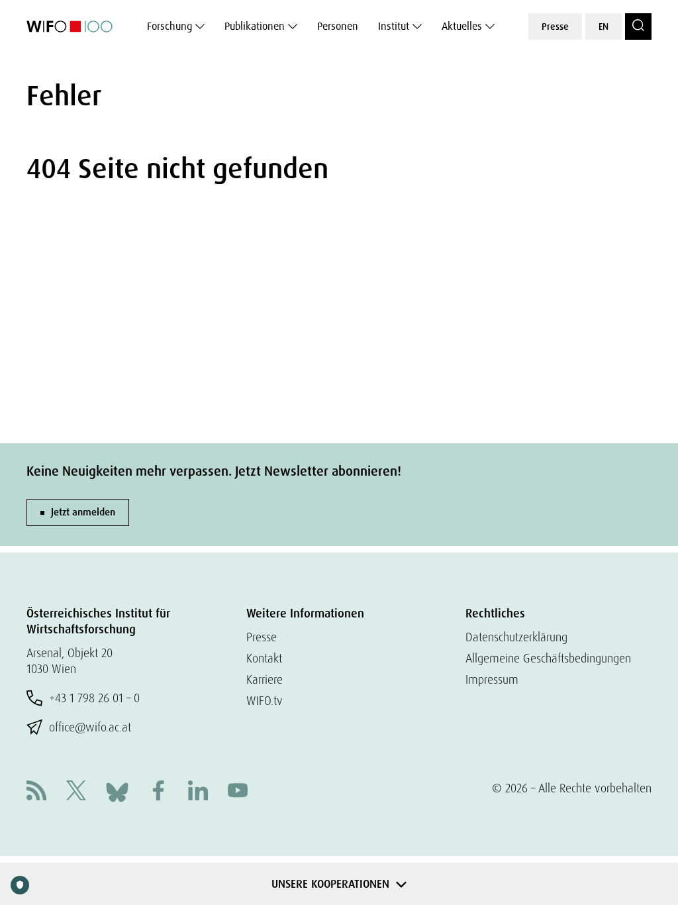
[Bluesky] (117, 791)
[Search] (638, 26)
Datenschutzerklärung (516, 637)
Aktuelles (462, 26)
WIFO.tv (264, 700)
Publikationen (254, 26)
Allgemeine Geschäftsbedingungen (548, 658)
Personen (337, 26)
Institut (393, 26)
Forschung (169, 26)
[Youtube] (238, 792)
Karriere (264, 679)
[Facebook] (158, 792)
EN (603, 26)
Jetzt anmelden (83, 512)
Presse (555, 26)
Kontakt (264, 658)
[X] (76, 792)
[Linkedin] (198, 792)
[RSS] (36, 792)
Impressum (491, 679)
